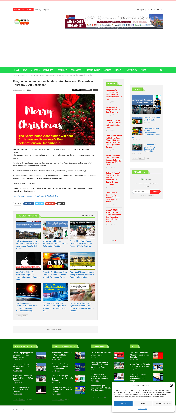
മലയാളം (38, 9)
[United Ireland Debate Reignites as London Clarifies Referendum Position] (55, 230)
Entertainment (92, 70)
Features (106, 70)
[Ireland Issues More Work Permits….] (137, 120)
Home (16, 70)
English (46, 9)
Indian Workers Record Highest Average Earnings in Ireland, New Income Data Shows (146, 106)
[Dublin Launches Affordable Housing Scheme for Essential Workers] (119, 377)
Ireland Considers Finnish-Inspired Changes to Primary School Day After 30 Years (114, 159)
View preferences (162, 403)
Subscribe (155, 191)
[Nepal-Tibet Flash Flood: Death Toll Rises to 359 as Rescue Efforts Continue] (82, 230)
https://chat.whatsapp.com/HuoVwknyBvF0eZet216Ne (35, 196)
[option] (114, 158)
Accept (123, 403)
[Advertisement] (88, 47)
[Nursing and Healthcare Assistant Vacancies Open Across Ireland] (80, 390)
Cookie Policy (142, 409)
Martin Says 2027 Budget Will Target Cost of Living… (113, 110)
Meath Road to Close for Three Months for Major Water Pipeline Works (113, 197)
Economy (62, 70)
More (143, 70)
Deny (143, 403)
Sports (34, 70)
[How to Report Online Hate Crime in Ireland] (119, 355)
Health (118, 70)
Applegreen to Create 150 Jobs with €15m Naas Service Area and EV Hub (114, 94)
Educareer (76, 70)
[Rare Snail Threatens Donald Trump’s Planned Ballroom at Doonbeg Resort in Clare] (82, 261)
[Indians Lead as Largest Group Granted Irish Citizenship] (137, 147)
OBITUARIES (131, 70)
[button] (171, 385)
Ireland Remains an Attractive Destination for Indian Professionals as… (146, 132)
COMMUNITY (48, 70)
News (24, 70)
